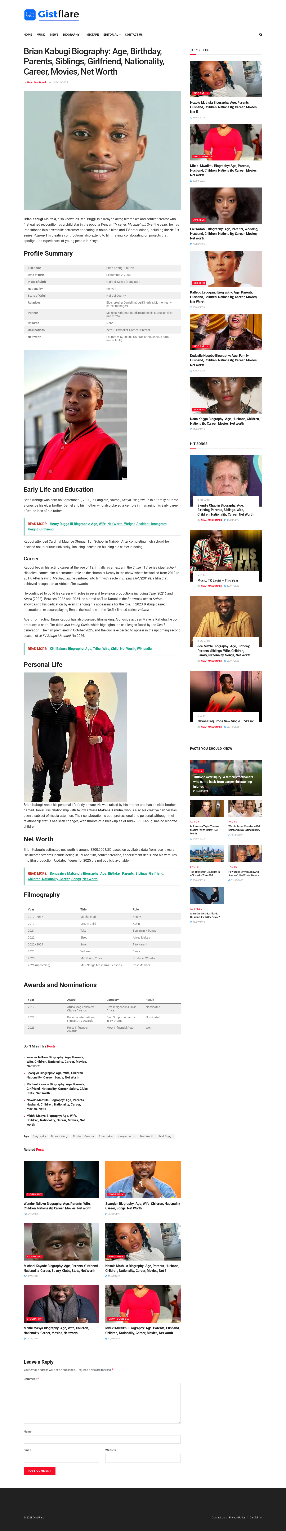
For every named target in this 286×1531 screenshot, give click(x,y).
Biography (39, 1136)
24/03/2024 (201, 791)
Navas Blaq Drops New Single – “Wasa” (225, 721)
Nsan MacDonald (37, 82)
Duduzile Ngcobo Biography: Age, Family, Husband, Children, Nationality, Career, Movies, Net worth (223, 360)
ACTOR (194, 821)
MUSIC (41, 34)
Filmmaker (106, 1136)
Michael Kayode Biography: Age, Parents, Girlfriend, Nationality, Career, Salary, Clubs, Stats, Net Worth (58, 1088)
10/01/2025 (232, 585)
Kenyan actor (126, 1136)
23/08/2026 (32, 1338)
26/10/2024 (232, 726)
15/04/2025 (232, 520)
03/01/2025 (232, 660)
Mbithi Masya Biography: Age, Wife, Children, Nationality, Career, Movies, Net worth (56, 1120)
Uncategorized (119, 1319)
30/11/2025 (61, 82)
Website (110, 1450)
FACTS (198, 770)
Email (27, 1450)
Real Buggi (165, 1136)
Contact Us (134, 34)
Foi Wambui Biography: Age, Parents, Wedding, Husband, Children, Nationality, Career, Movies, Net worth (224, 234)
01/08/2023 (236, 880)
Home (28, 34)
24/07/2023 (198, 922)
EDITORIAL (110, 34)
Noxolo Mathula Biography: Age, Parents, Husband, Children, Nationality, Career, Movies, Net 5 (56, 1104)
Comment (31, 1379)
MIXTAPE (92, 34)
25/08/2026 (32, 1214)
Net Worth (147, 1136)
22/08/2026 (113, 1338)
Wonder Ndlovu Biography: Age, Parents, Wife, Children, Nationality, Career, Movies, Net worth (57, 1061)
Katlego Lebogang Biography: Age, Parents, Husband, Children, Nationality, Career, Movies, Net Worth (223, 297)
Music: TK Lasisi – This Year (217, 580)
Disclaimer (256, 1517)
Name (28, 1431)
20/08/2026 (198, 307)
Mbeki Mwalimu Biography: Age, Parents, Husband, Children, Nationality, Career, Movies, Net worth (223, 170)
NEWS (54, 34)
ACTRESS (199, 220)
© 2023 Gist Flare (34, 1517)
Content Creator (83, 1136)
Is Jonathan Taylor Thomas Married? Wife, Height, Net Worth (204, 830)
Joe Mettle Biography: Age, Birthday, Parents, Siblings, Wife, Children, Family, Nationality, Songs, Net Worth (223, 650)
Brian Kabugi (59, 1136)
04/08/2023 (198, 838)
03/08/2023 (236, 835)
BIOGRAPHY (71, 34)
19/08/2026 (198, 429)
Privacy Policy (237, 1517)
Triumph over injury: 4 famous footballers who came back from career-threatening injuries (223, 782)
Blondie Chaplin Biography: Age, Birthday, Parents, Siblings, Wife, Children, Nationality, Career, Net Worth (225, 509)
